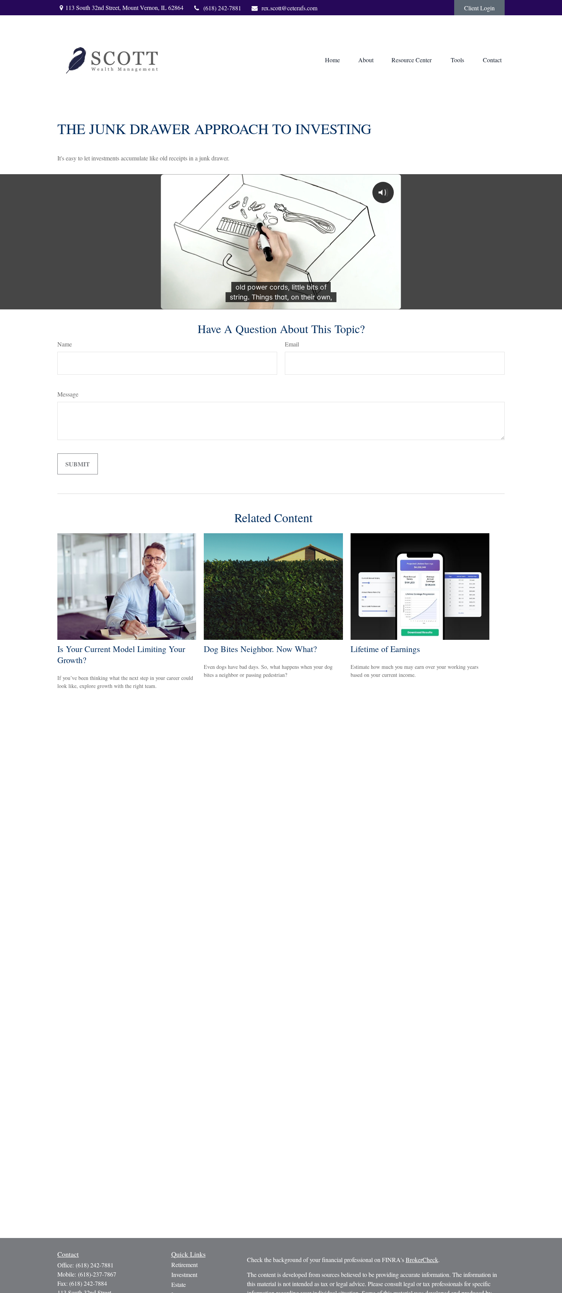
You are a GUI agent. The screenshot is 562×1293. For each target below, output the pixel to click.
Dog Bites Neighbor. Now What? (260, 648)
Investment (184, 1274)
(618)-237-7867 (97, 1274)
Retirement (184, 1265)
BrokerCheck (422, 1260)
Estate (178, 1284)
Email (292, 344)
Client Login (479, 8)
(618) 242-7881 (222, 8)
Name (64, 344)
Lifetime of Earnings (385, 648)
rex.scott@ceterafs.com (289, 8)
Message (67, 394)
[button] (332, 59)
